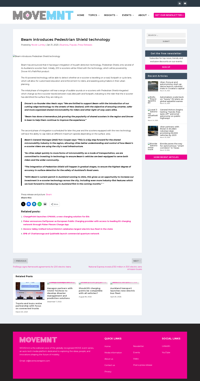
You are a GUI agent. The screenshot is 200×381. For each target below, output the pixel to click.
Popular (73, 45)
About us (108, 359)
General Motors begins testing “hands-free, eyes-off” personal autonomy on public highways (171, 114)
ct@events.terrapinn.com (38, 361)
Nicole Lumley (38, 45)
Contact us (109, 365)
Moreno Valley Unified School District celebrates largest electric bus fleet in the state (68, 229)
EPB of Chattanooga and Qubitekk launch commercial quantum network (61, 233)
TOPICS (92, 15)
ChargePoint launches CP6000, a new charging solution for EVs (56, 216)
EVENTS (126, 15)
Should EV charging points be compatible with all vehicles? (90, 290)
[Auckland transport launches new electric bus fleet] (124, 283)
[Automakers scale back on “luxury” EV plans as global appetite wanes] (153, 100)
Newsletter (138, 346)
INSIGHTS (109, 15)
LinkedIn (166, 346)
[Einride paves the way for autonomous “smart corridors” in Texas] (153, 147)
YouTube (166, 352)
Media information (113, 352)
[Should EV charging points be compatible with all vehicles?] (93, 283)
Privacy (107, 371)
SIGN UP (166, 67)
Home (107, 346)
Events (136, 352)
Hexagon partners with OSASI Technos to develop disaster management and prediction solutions (60, 293)
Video (136, 359)
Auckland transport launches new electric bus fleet (122, 290)
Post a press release (142, 365)
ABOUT (142, 15)
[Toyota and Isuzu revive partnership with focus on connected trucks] (30, 290)
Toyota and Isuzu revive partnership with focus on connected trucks (29, 306)
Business (64, 45)
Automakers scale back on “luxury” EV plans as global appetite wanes (172, 99)
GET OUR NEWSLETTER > (169, 15)
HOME (80, 15)
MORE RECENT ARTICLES (166, 157)
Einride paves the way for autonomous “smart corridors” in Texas (172, 145)
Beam (49, 194)
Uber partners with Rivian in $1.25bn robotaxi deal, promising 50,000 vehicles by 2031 (169, 131)
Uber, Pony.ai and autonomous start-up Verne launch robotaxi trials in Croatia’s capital (172, 85)
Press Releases (85, 45)
